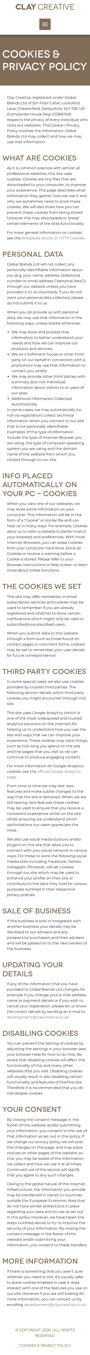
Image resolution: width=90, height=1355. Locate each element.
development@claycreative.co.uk (38, 1017)
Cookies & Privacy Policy (45, 1345)
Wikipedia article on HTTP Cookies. (53, 238)
